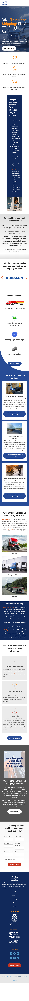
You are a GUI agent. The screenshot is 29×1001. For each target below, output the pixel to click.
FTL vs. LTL (10, 529)
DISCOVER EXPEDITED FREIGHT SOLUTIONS (14, 455)
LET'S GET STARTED (14, 738)
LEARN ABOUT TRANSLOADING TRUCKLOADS (14, 495)
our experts (14, 673)
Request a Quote (9, 48)
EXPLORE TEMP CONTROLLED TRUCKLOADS (14, 413)
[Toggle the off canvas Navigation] (26, 3)
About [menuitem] (14, 906)
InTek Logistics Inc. (10, 976)
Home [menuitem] (14, 891)
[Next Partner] (27, 277)
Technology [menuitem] (14, 899)
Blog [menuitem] (14, 902)
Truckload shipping (7, 519)
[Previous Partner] (2, 277)
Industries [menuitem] (14, 895)
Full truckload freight (8, 607)
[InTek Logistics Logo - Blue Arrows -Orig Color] (4, 3)
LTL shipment (7, 630)
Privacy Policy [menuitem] (14, 980)
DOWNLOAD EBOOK (14, 811)
